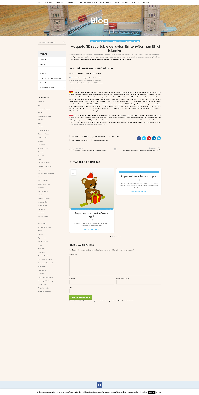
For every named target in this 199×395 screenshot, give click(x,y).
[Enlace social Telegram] (159, 138)
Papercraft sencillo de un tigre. (139, 176)
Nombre (72, 278)
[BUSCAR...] (64, 42)
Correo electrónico (123, 278)
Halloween (41, 188)
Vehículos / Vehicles (132, 41)
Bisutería (41, 127)
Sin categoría (42, 270)
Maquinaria (41, 209)
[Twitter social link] (144, 138)
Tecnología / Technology (46, 281)
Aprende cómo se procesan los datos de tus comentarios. (116, 301)
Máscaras (41, 213)
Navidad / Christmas (44, 227)
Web (71, 287)
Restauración (42, 266)
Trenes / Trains (43, 284)
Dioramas (41, 155)
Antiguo (75, 136)
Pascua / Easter (43, 241)
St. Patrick (41, 274)
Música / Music (42, 223)
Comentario (73, 254)
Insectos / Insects (44, 198)
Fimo (39, 177)
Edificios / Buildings (44, 162)
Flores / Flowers (43, 180)
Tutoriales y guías (43, 288)
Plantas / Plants (43, 256)
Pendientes (41, 248)
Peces (40, 245)
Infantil (107, 209)
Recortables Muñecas (45, 259)
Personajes (41, 252)
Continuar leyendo (91, 229)
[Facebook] (99, 385)
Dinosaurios (41, 152)
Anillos (40, 105)
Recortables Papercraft (116, 41)
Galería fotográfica (44, 184)
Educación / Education (45, 166)
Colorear (40, 141)
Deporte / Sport (43, 148)
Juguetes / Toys (43, 202)
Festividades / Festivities (46, 173)
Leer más (159, 392)
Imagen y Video (43, 191)
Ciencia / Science (43, 134)
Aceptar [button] (151, 392)
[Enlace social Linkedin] (154, 138)
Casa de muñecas (43, 130)
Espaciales (41, 170)
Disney (40, 159)
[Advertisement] (52, 330)
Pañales (40, 234)
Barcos (40, 123)
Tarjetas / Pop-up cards (45, 277)
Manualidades (100, 136)
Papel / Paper (102, 41)
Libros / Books (42, 205)
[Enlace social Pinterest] (149, 138)
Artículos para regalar (95, 209)
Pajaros (40, 231)
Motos (40, 220)
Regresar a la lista (115, 149)
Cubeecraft (41, 145)
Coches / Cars (42, 137)
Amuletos (41, 101)
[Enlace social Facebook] (139, 138)
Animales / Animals (79, 209)
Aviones (94, 41)
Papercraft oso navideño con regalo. (92, 215)
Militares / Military (43, 216)
